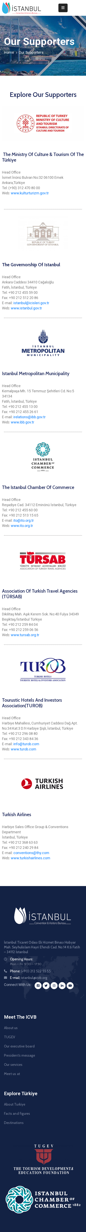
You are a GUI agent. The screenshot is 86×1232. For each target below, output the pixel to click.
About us (11, 1028)
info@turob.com (26, 744)
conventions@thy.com (31, 853)
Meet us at (12, 1074)
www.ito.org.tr (22, 526)
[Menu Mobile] (63, 8)
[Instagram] (54, 985)
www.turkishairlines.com (30, 858)
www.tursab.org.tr (25, 635)
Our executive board (19, 1046)
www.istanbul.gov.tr (26, 308)
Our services (13, 1065)
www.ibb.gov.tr (22, 422)
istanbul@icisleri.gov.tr (31, 303)
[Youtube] (70, 985)
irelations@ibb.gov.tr (29, 417)
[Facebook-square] (38, 985)
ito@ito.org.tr (23, 520)
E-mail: (28, 978)
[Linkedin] (62, 985)
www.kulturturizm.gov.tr (30, 193)
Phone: (30, 971)
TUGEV (9, 1037)
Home (9, 52)
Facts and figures (17, 1114)
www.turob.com (23, 749)
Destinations (14, 1123)
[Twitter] (46, 985)
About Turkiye (14, 1104)
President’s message (19, 1055)
